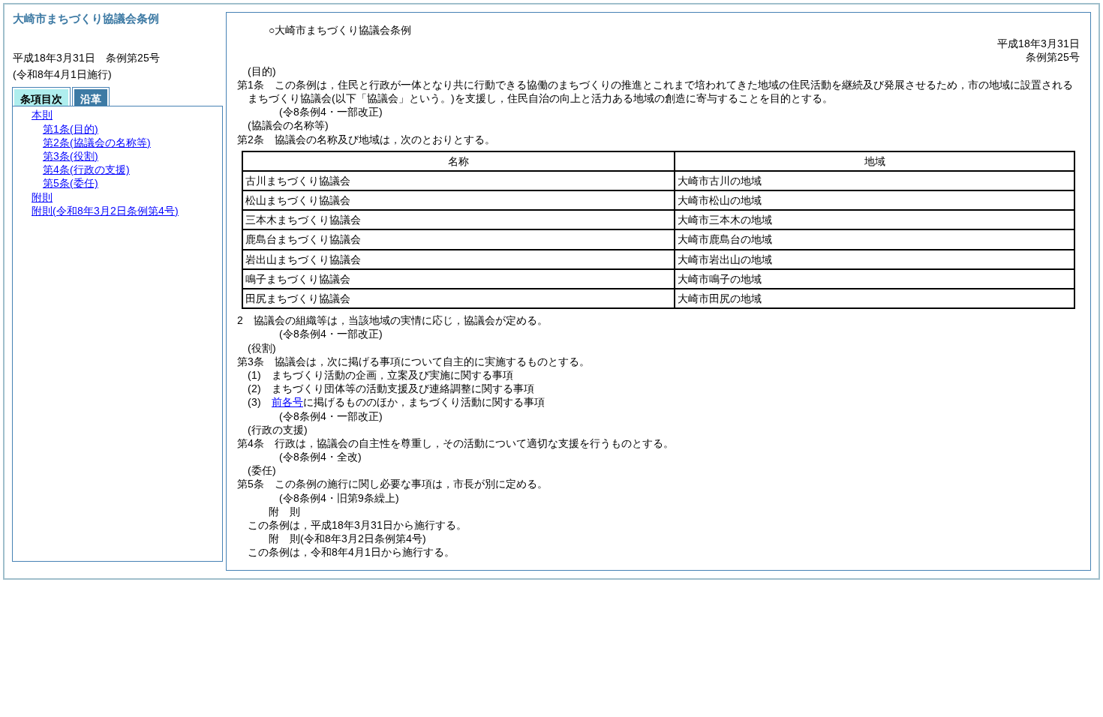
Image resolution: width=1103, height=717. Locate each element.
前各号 (287, 402)
